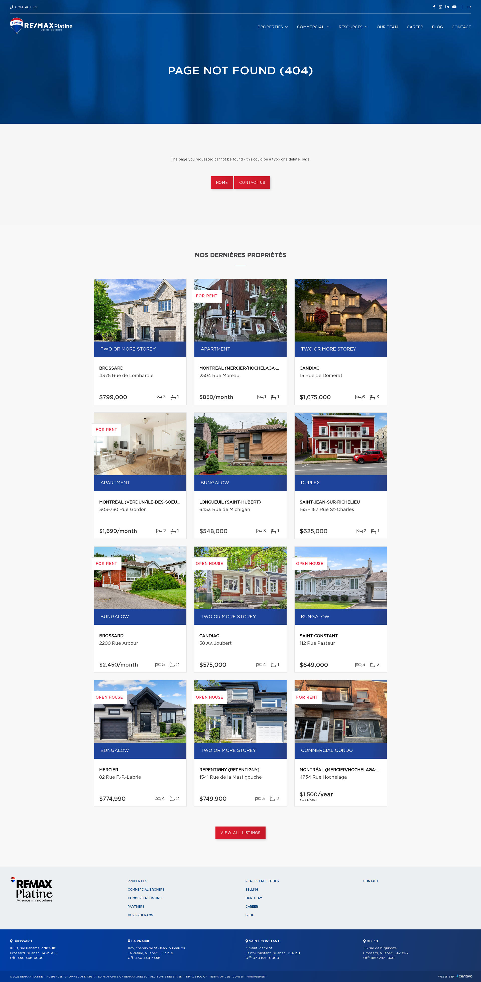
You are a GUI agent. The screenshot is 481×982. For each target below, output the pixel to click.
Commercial (310, 27)
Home (222, 183)
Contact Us (26, 7)
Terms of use (219, 976)
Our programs (140, 915)
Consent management (249, 976)
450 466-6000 (31, 958)
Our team (387, 27)
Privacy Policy (196, 976)
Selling (252, 889)
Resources (351, 27)
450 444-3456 (147, 958)
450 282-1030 (383, 958)
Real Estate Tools (262, 881)
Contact (461, 27)
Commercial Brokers (146, 889)
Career (415, 27)
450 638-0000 (266, 958)
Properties (270, 27)
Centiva (464, 976)
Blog (437, 27)
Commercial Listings (146, 898)
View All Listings (240, 833)
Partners (136, 906)
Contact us (252, 183)
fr (469, 7)
